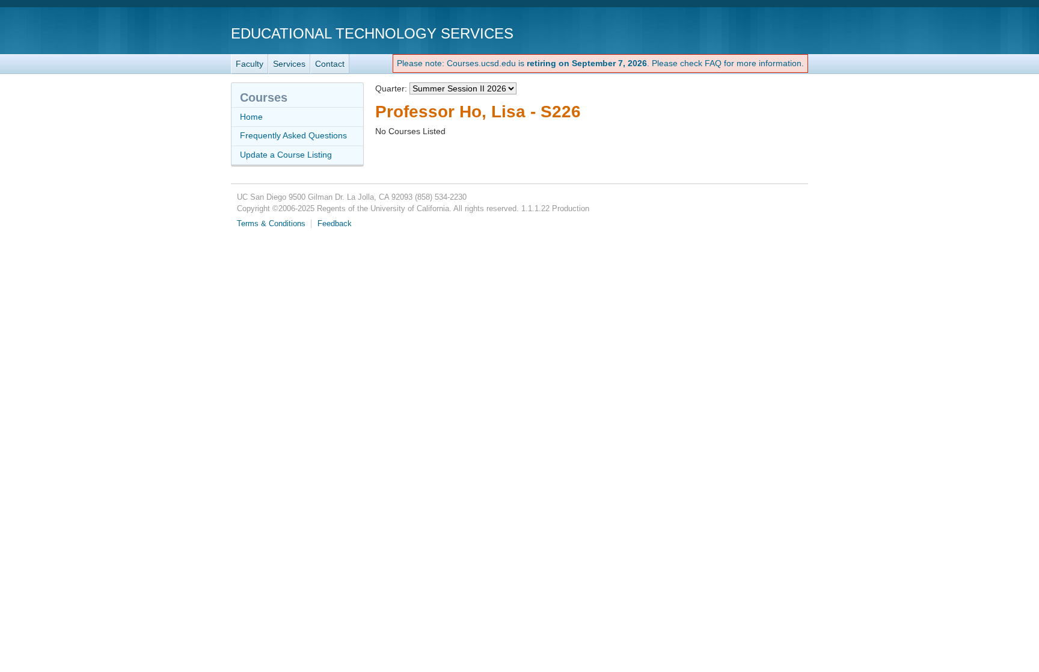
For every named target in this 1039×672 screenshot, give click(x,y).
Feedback (334, 224)
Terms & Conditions (271, 224)
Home (251, 117)
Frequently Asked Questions (293, 135)
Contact (330, 64)
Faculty (249, 64)
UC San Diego (739, 32)
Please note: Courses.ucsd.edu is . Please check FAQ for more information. (600, 63)
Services (289, 64)
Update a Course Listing (286, 154)
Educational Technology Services (372, 33)
